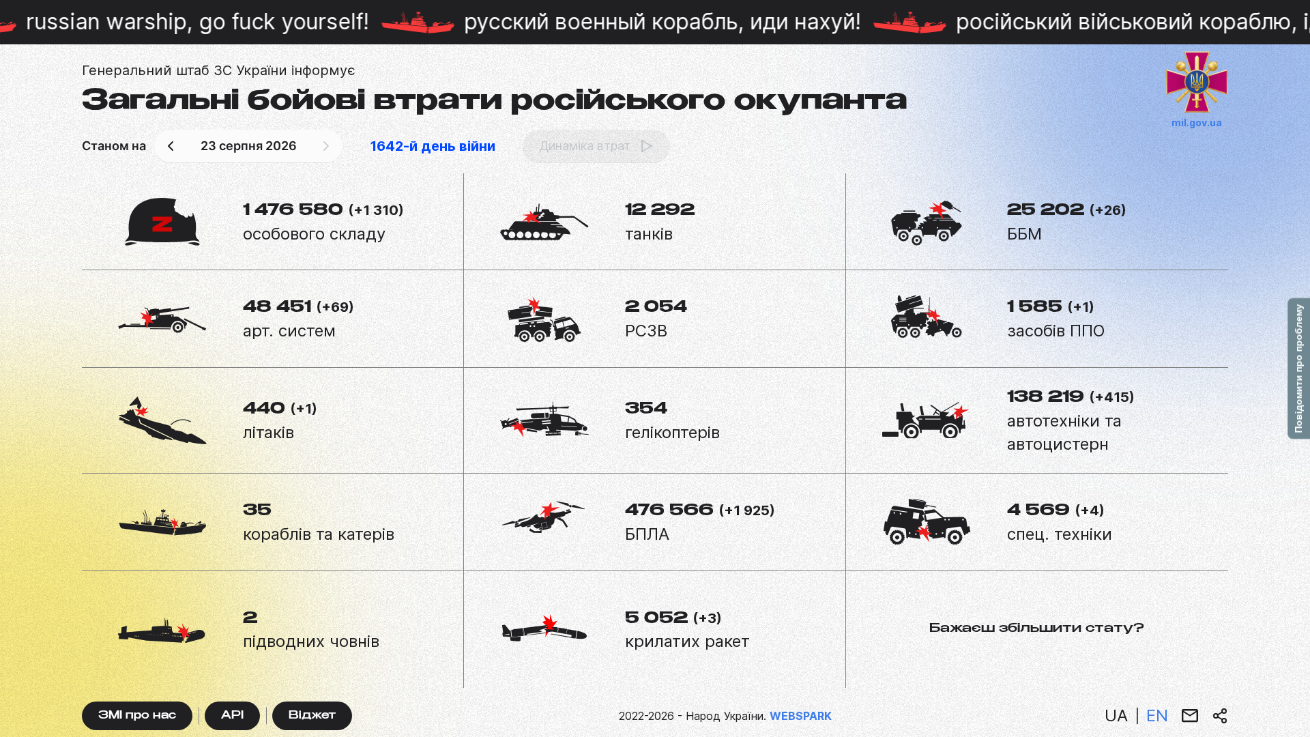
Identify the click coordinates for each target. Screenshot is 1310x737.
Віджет (312, 716)
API (232, 716)
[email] (1190, 716)
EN (1157, 715)
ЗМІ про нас (137, 716)
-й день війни (432, 146)
